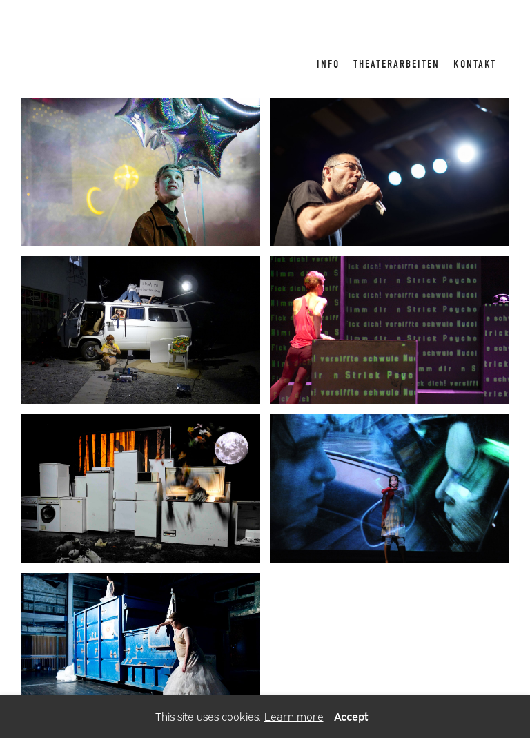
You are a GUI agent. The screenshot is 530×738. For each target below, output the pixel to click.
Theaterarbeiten (396, 64)
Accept (351, 716)
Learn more (294, 716)
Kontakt (474, 64)
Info (328, 64)
